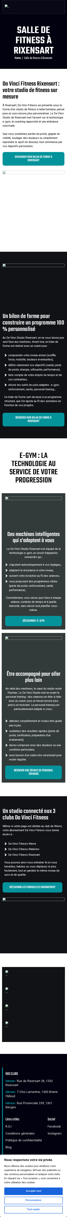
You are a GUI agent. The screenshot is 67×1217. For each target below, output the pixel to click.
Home (18, 58)
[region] (33, 1186)
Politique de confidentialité (23, 1141)
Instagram (55, 1134)
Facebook (54, 1127)
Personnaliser (33, 1200)
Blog (8, 1148)
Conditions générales (20, 1134)
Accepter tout (33, 1191)
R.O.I (8, 1127)
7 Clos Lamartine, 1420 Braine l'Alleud (31, 1094)
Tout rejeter (33, 1210)
